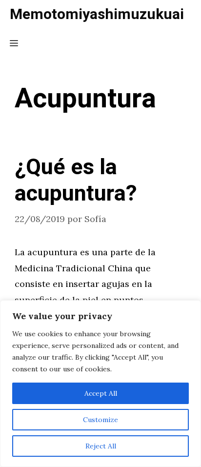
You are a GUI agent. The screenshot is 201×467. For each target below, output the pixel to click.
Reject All (100, 446)
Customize (100, 419)
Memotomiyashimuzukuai (97, 14)
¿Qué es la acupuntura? (76, 180)
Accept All (100, 393)
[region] (100, 383)
